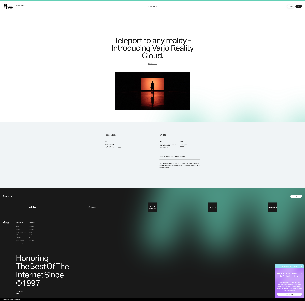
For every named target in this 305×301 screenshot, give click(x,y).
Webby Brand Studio (21, 232)
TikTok (30, 232)
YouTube (31, 234)
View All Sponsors (296, 196)
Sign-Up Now (289, 294)
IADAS (17, 226)
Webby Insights (20, 240)
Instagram (31, 226)
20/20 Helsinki (152, 64)
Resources (18, 229)
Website (182, 146)
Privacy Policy (19, 243)
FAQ (17, 234)
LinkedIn (31, 229)
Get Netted (18, 237)
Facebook (31, 240)
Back (291, 6)
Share (298, 6)
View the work (162, 147)
